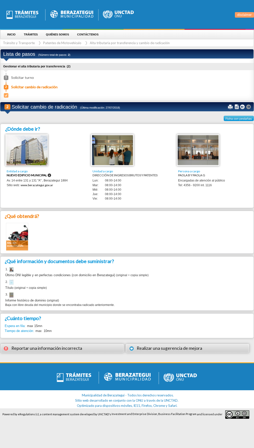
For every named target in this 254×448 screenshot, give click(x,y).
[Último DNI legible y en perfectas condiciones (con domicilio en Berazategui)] (11, 269)
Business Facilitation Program (177, 414)
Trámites (31, 34)
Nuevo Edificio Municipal (27, 175)
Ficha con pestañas (238, 118)
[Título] (11, 282)
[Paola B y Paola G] (198, 150)
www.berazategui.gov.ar (37, 185)
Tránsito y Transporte (19, 43)
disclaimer (244, 15)
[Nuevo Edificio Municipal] (27, 150)
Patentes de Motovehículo (62, 43)
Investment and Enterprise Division (134, 414)
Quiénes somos (57, 34)
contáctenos (87, 34)
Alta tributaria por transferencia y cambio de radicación (130, 43)
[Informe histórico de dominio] (11, 295)
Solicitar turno (22, 77)
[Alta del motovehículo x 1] (17, 236)
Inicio (11, 34)
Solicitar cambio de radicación (34, 87)
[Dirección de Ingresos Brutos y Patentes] (112, 150)
